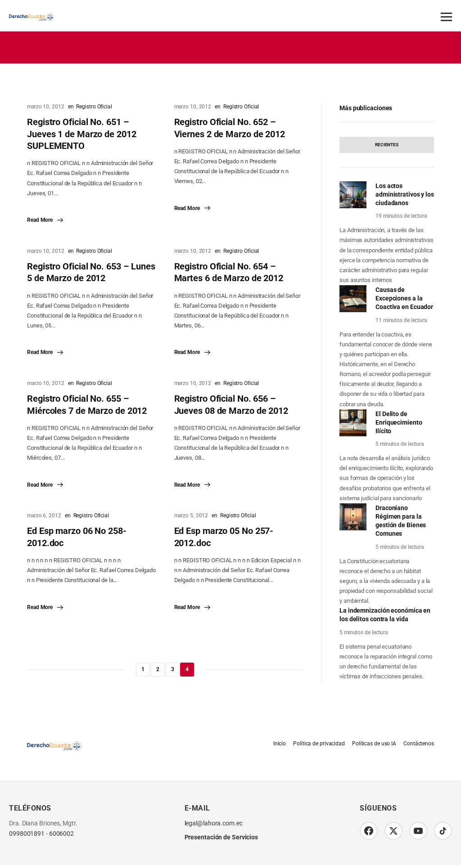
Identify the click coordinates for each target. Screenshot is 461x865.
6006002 (61, 834)
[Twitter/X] (393, 831)
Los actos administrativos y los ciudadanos (404, 194)
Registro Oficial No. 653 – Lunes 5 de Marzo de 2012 (91, 272)
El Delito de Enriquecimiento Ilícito (398, 422)
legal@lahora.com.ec (214, 823)
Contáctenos (418, 743)
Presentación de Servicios (221, 837)
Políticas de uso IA (374, 743)
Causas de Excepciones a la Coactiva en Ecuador (404, 298)
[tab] (386, 145)
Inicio (279, 743)
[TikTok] (443, 831)
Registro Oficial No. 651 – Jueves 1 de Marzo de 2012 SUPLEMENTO (81, 134)
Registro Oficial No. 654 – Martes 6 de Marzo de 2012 (229, 272)
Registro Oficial (94, 106)
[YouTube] (418, 831)
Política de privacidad (319, 743)
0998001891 (27, 834)
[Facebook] (369, 831)
